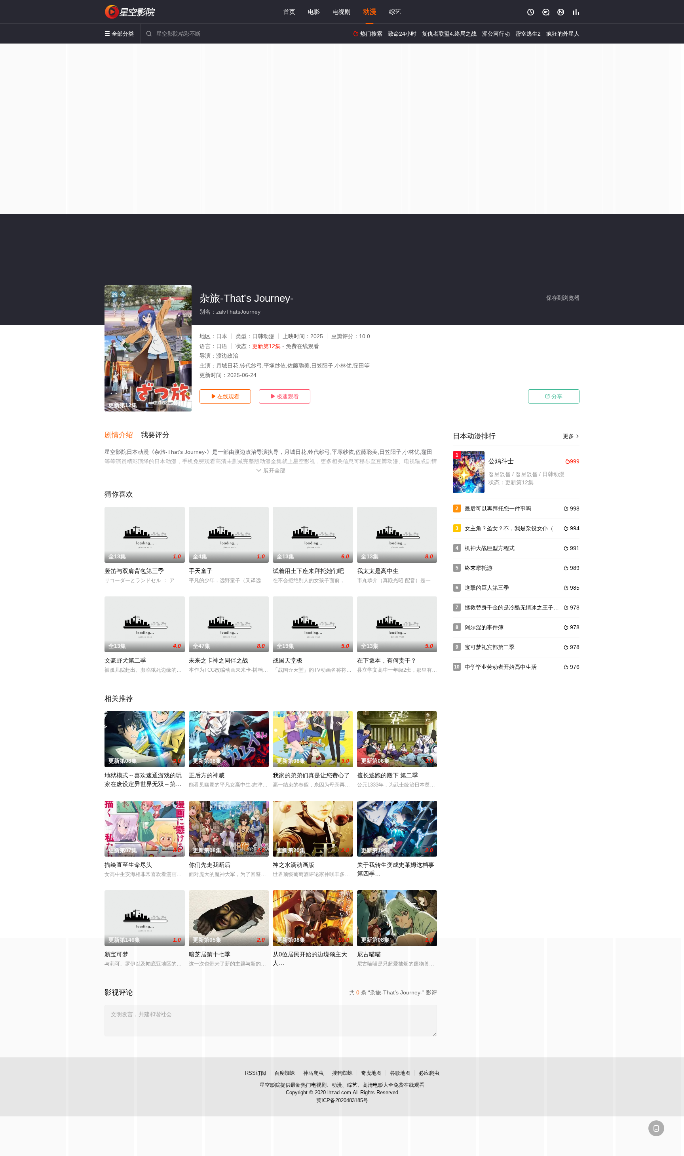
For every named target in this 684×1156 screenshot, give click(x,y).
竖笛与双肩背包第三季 (134, 571)
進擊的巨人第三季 (487, 588)
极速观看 (284, 396)
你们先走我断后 (209, 864)
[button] (122, 435)
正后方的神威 (206, 775)
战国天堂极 (287, 660)
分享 (553, 396)
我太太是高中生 (378, 571)
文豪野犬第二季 (125, 660)
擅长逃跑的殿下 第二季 (387, 775)
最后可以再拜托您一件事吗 (498, 508)
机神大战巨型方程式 (490, 548)
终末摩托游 (478, 568)
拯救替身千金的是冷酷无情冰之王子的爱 (514, 607)
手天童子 (201, 571)
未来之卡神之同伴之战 (218, 660)
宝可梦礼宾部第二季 (490, 647)
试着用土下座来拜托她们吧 (308, 571)
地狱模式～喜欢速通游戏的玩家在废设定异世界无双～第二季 (143, 784)
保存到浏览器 (563, 298)
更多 (571, 436)
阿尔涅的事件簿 (484, 627)
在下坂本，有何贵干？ (386, 660)
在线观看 (225, 396)
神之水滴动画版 (293, 864)
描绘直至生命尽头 (128, 864)
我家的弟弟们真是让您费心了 (311, 775)
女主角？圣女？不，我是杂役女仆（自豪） (517, 528)
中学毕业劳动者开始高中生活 (501, 667)
